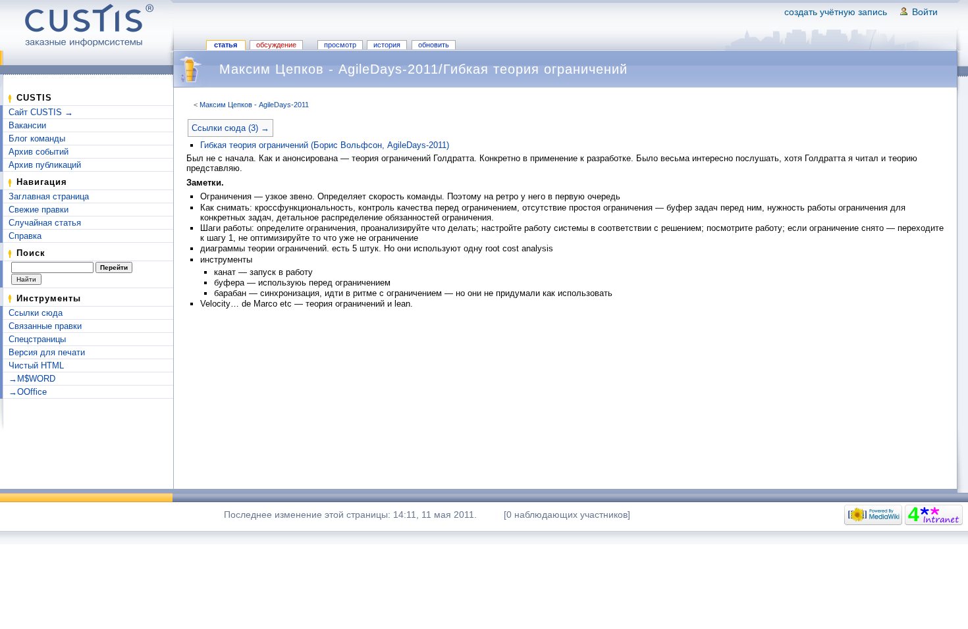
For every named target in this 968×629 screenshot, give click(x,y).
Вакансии (27, 125)
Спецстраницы (37, 339)
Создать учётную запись (835, 12)
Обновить (433, 45)
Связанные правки (45, 326)
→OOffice (28, 392)
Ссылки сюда (36, 313)
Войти (925, 12)
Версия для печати (47, 352)
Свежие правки (38, 209)
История (386, 45)
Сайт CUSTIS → (41, 112)
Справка (25, 236)
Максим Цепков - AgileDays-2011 (254, 105)
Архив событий (38, 152)
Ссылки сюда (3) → (230, 128)
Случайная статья (45, 223)
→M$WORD (32, 379)
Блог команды (37, 138)
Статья (225, 45)
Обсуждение (276, 45)
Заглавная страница (49, 196)
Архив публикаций (45, 165)
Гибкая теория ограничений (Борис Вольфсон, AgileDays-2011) (324, 145)
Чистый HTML (36, 365)
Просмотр (340, 45)
